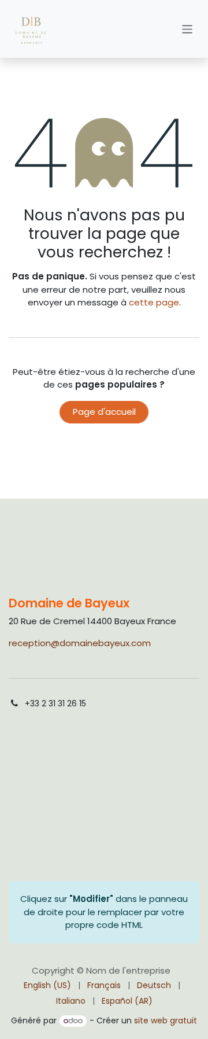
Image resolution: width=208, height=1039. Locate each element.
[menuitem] (47, 985)
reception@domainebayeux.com (80, 643)
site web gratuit (165, 1020)
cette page (154, 302)
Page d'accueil (104, 412)
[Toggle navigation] (187, 28)
